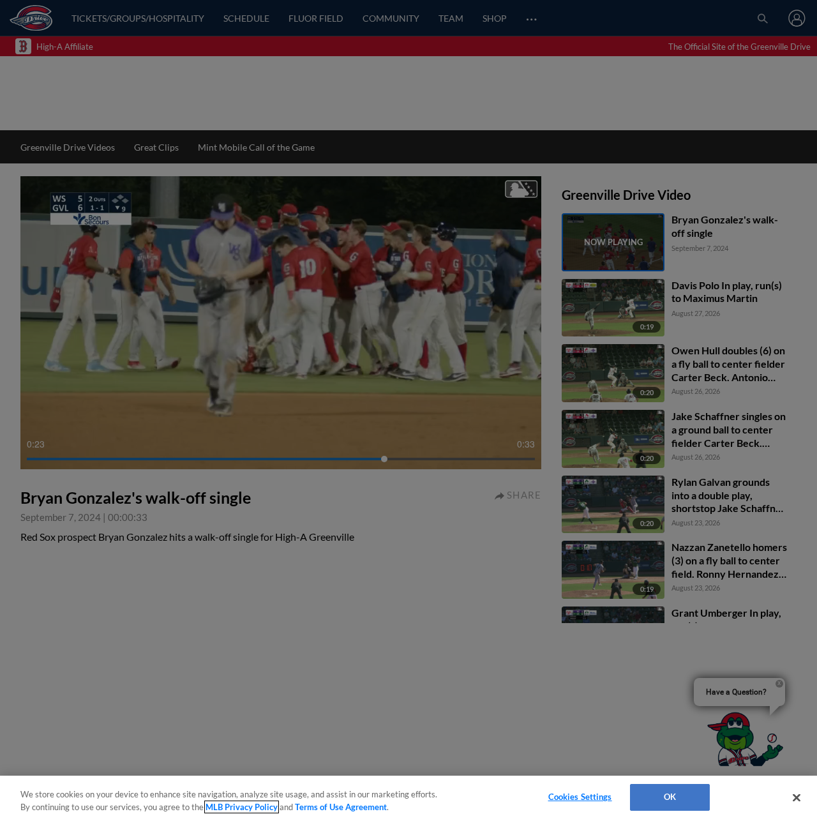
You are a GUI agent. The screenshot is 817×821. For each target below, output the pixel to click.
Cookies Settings (580, 797)
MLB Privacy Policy (242, 807)
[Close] (797, 797)
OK (670, 797)
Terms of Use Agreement (341, 807)
